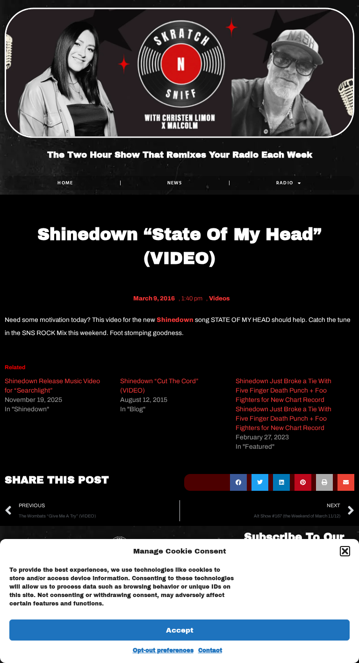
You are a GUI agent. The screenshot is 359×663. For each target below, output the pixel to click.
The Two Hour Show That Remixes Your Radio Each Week (179, 155)
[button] (345, 551)
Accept (180, 630)
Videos (219, 298)
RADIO (285, 182)
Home (65, 182)
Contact (210, 650)
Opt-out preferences (163, 650)
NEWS (174, 182)
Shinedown (175, 319)
